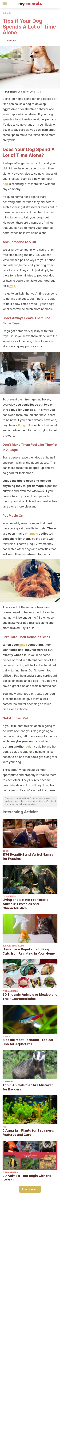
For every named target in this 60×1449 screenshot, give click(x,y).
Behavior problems (13, 946)
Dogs (5, 851)
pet (27, 746)
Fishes (6, 1036)
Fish (5, 1127)
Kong (21, 425)
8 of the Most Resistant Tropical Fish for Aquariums (28, 1042)
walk (12, 285)
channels (31, 533)
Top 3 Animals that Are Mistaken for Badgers (28, 1087)
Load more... (30, 1189)
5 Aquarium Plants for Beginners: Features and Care (28, 1133)
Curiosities (9, 896)
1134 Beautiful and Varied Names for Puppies (28, 857)
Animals (7, 13)
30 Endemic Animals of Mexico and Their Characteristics (30, 997)
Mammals (8, 1081)
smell (23, 644)
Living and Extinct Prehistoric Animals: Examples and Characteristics (25, 904)
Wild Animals (10, 991)
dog (5, 184)
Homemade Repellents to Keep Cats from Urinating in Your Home (29, 951)
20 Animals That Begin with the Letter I (27, 1178)
